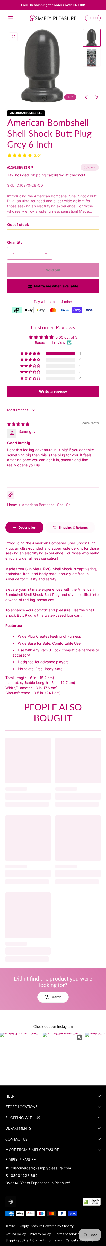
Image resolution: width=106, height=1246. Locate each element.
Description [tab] (27, 527)
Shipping (38, 175)
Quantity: (15, 242)
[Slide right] (97, 97)
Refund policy (15, 1234)
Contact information (47, 1240)
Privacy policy (40, 1234)
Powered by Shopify (58, 1226)
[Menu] (10, 18)
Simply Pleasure (30, 1226)
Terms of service (67, 1234)
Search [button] (56, 997)
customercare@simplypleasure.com (41, 1168)
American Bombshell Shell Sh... (48, 504)
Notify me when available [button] (56, 286)
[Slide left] (86, 97)
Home (12, 504)
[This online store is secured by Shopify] (92, 1202)
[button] (92, 18)
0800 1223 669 (24, 1175)
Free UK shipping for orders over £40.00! (53, 5)
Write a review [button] (53, 391)
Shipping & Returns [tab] (73, 527)
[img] (18, 424)
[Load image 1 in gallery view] (92, 38)
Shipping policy (17, 1240)
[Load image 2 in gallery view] (92, 58)
